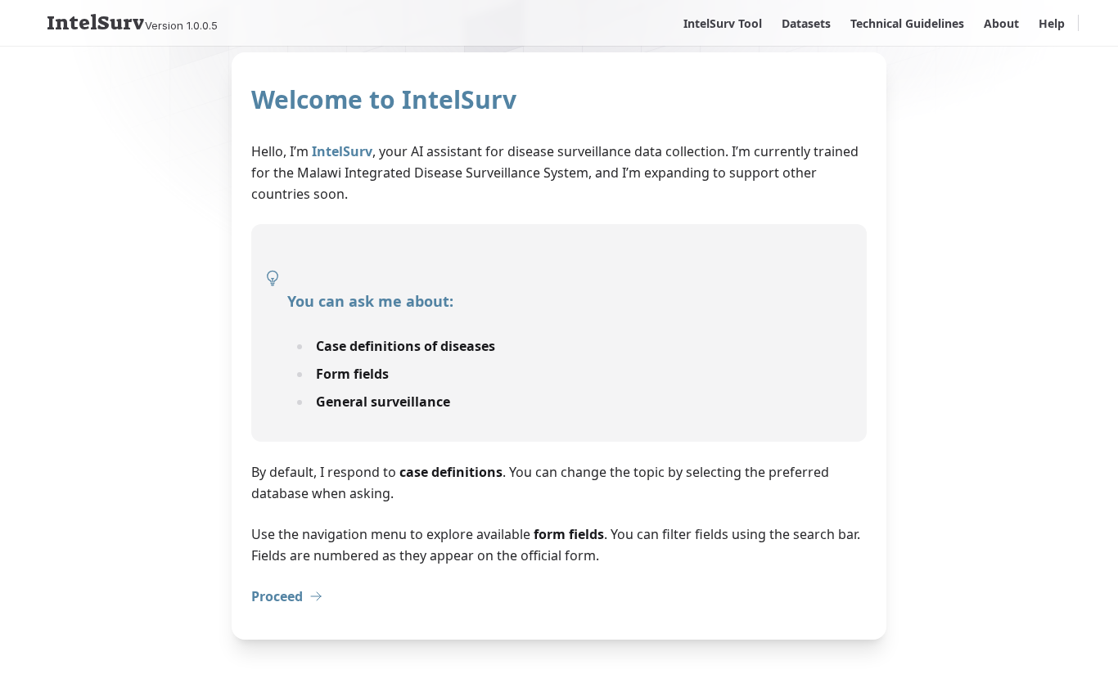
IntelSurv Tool (722, 23)
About (1001, 23)
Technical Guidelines (907, 23)
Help (1052, 23)
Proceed (277, 596)
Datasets (806, 23)
